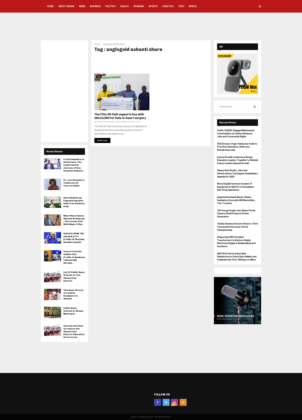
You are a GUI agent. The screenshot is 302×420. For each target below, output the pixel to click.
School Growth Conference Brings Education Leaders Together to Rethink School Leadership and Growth (237, 160)
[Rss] (183, 402)
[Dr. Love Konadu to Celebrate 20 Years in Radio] (52, 184)
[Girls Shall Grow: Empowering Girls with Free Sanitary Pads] (52, 202)
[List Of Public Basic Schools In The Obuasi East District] (52, 276)
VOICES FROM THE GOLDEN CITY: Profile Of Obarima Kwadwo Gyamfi (73, 238)
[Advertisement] (151, 26)
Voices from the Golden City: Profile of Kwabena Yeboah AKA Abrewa (74, 257)
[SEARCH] (254, 107)
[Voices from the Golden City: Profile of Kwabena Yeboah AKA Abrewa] (52, 255)
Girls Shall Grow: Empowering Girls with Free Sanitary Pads (74, 202)
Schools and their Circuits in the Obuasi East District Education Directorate (73, 332)
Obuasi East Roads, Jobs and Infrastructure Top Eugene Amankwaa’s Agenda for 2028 (237, 173)
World (193, 6)
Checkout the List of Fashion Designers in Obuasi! (73, 294)
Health (124, 6)
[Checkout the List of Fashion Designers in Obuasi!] (52, 294)
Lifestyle (167, 6)
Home (50, 6)
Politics (110, 6)
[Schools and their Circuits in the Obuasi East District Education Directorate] (52, 330)
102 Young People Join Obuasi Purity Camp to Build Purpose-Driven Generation (236, 213)
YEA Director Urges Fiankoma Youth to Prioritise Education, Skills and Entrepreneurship (237, 147)
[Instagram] (174, 402)
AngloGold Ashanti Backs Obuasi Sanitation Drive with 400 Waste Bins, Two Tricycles (236, 200)
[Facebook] (157, 402)
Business (95, 6)
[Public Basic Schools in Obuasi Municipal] (52, 312)
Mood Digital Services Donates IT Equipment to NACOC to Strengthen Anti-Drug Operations (235, 186)
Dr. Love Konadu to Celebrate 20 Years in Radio (74, 183)
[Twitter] (166, 402)
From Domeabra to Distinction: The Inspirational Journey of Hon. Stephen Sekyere (73, 165)
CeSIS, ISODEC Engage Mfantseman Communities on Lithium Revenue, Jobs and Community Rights (235, 133)
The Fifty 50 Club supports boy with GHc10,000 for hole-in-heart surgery (120, 116)
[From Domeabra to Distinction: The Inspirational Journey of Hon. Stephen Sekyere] (52, 163)
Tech (181, 6)
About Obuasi (66, 6)
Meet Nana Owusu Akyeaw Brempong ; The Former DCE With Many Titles (73, 220)
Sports (153, 6)
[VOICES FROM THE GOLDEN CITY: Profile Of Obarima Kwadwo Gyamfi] (52, 238)
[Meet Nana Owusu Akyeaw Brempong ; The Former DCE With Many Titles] (52, 220)
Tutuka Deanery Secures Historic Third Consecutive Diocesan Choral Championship (237, 226)
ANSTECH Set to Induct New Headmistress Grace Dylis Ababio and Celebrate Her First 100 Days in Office (237, 256)
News (82, 6)
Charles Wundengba (105, 122)
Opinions (138, 6)
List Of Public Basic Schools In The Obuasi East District (74, 276)
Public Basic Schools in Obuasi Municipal (73, 311)
